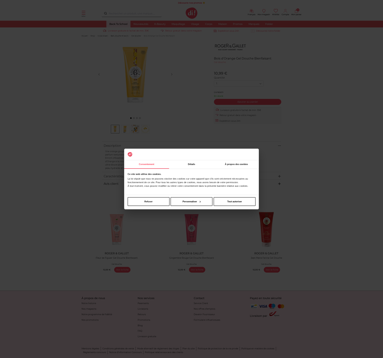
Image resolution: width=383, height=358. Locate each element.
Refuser (148, 201)
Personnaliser (190, 201)
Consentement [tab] (146, 164)
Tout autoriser (234, 201)
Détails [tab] (191, 164)
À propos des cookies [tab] (236, 164)
